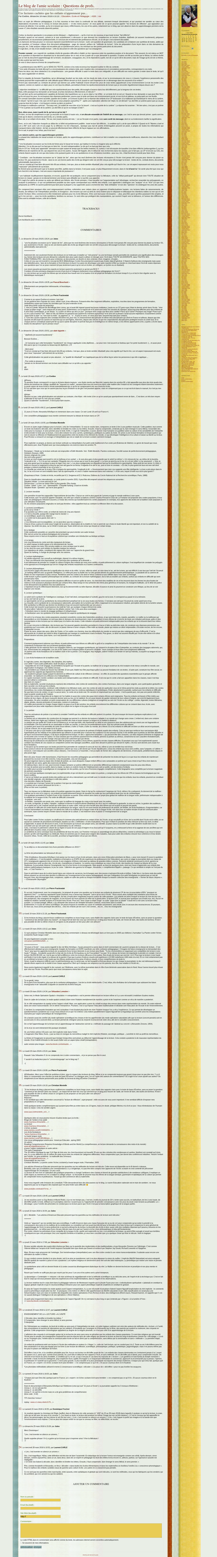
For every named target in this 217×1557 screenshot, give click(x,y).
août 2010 (184, 274)
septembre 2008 (186, 303)
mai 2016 (184, 193)
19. (20, 1242)
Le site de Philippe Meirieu (188, 351)
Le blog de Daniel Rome (188, 342)
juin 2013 (184, 233)
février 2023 (185, 97)
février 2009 (185, 296)
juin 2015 (184, 206)
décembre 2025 (186, 65)
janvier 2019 (185, 154)
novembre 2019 (186, 142)
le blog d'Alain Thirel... (187, 361)
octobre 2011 (185, 257)
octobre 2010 (185, 272)
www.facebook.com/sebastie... (58, 1044)
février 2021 (185, 124)
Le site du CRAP (186, 350)
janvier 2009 (185, 298)
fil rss (183, 377)
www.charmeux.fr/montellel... (35, 1126)
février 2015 (185, 211)
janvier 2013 (185, 238)
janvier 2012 (185, 253)
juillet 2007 (184, 320)
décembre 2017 (186, 170)
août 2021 (184, 118)
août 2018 (184, 160)
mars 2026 (184, 64)
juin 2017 (184, 176)
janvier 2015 (185, 212)
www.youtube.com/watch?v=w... (37, 1189)
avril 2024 (184, 81)
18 (196, 38)
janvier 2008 (185, 313)
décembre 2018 (186, 155)
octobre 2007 (185, 316)
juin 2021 (184, 119)
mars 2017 (184, 180)
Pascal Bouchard (60, 282)
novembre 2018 (186, 157)
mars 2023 (184, 96)
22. (20, 1409)
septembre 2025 (186, 68)
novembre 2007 (186, 315)
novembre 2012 (186, 241)
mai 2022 (184, 107)
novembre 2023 (186, 87)
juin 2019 (184, 148)
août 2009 (184, 289)
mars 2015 (184, 210)
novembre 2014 (186, 215)
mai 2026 (184, 61)
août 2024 (184, 76)
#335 (94, 16)
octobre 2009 (185, 287)
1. (20, 238)
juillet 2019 (184, 147)
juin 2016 (184, 191)
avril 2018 (184, 165)
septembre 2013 (186, 230)
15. (20, 1070)
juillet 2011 (184, 261)
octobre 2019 (185, 143)
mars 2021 (184, 123)
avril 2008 (184, 309)
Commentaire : (26, 1521)
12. (20, 976)
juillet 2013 (184, 232)
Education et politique (187, 359)
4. (20, 330)
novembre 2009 (186, 285)
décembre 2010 (186, 269)
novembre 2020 (186, 128)
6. (20, 407)
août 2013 (184, 231)
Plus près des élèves (187, 364)
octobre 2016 (185, 186)
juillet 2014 (184, 219)
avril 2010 (184, 279)
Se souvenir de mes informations (35, 1543)
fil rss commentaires (187, 379)
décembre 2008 (186, 299)
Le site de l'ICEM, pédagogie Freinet (191, 335)
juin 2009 (184, 292)
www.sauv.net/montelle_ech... (36, 1112)
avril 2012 (184, 249)
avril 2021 (184, 122)
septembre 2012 (186, 243)
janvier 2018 (185, 169)
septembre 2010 (186, 273)
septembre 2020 (186, 131)
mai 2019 (184, 149)
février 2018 (185, 168)
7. (20, 422)
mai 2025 (184, 69)
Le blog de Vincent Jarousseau (190, 340)
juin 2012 (184, 247)
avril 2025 (184, 70)
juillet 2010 (184, 275)
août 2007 (184, 319)
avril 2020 (184, 136)
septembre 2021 (186, 117)
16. (20, 1085)
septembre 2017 (186, 174)
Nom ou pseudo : (27, 1497)
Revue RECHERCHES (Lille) (189, 368)
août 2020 (184, 132)
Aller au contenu (18, 2)
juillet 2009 (184, 290)
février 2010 (185, 282)
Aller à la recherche (29, 2)
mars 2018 (184, 167)
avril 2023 (184, 95)
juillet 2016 (184, 190)
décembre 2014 (186, 214)
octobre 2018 (185, 158)
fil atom (183, 380)
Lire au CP (184, 360)
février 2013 (185, 237)
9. (20, 888)
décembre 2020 (186, 127)
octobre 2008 (185, 301)
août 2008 (184, 304)
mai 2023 (184, 94)
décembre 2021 (186, 113)
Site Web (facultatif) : (28, 1513)
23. (20, 1426)
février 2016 (185, 196)
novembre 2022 (186, 101)
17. (20, 1195)
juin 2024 (184, 79)
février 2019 (185, 153)
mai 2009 (184, 293)
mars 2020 (184, 137)
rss (99, 16)
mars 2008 (184, 310)
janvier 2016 (185, 197)
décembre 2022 (186, 100)
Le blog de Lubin (186, 336)
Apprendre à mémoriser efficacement (188, 366)
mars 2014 (184, 222)
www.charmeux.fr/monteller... (36, 1134)
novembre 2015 (186, 200)
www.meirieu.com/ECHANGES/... (37, 1130)
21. (20, 1373)
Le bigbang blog (186, 341)
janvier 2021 (185, 126)
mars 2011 (184, 266)
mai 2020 (184, 134)
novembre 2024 (186, 72)
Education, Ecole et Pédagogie (75, 16)
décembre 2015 (186, 199)
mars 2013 (184, 236)
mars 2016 (184, 195)
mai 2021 (184, 121)
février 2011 (185, 267)
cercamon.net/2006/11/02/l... (35, 941)
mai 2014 (184, 221)
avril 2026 (184, 63)
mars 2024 (184, 82)
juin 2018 (184, 163)
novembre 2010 (186, 270)
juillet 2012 (184, 246)
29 (189, 41)
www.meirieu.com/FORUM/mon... (37, 1138)
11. (20, 928)
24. (20, 1447)
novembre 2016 (186, 185)
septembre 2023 (186, 90)
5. (20, 376)
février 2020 (185, 138)
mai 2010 (184, 278)
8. (20, 842)
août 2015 (184, 204)
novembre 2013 (186, 227)
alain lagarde (58, 331)
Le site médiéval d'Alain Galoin (190, 345)
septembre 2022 (186, 103)
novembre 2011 (186, 256)
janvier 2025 (185, 71)
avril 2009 (184, 294)
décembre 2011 (186, 254)
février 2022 (185, 111)
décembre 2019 (186, 141)
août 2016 (184, 189)
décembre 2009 (186, 284)
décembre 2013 (186, 226)
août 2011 (184, 259)
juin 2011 (184, 262)
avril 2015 (184, 209)
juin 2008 (184, 306)
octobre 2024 (185, 74)
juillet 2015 (184, 205)
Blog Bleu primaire (186, 367)
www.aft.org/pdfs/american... (35, 1146)
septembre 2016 (186, 188)
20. (20, 1309)
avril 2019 (184, 150)
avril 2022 (184, 108)
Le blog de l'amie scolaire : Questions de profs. (56, 5)
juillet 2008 (184, 305)
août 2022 (184, 105)
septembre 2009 (186, 288)
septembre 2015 (186, 202)
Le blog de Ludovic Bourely (189, 349)
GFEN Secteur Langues (188, 333)
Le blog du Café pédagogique (189, 357)
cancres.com (185, 370)
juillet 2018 (184, 162)
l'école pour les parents (188, 371)
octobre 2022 (185, 102)
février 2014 (185, 223)
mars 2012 (184, 251)
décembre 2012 (186, 240)
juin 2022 (184, 106)
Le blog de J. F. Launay (188, 334)
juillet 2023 (184, 91)
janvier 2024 (185, 85)
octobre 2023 (185, 89)
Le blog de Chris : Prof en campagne (188, 338)
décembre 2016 (186, 184)
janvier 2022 (185, 112)
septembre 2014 (186, 217)
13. (20, 991)
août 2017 (184, 175)
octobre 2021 (185, 116)
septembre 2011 (186, 258)
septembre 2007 (186, 318)
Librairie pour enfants (187, 362)
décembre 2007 (186, 314)
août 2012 (184, 244)
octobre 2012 (185, 242)
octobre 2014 (185, 216)
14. (20, 1051)
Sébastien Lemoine (59, 991)
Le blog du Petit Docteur (188, 344)
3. (20, 295)
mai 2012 (184, 248)
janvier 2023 (185, 98)
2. (20, 282)
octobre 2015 (185, 201)
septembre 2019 (186, 144)
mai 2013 (184, 235)
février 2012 (185, 252)
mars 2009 (184, 295)
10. (20, 913)
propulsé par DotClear (90, 1555)
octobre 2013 (185, 228)
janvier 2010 (185, 283)
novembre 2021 (186, 115)
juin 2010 (184, 277)
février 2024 (185, 84)
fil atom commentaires (187, 381)
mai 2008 (184, 308)
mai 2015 (184, 207)
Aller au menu (24, 2)
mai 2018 (184, 164)
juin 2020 (184, 133)
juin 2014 (184, 220)
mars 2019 (184, 152)
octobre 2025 (185, 66)
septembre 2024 (186, 75)
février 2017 (185, 181)
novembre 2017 (186, 171)
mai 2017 (184, 178)
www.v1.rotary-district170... (41, 1402)
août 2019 (184, 145)
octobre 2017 (185, 173)
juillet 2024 (184, 77)
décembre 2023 (186, 86)
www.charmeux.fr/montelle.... (35, 1122)
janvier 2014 (185, 225)
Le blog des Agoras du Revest (189, 329)
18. (20, 1210)
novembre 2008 (186, 300)
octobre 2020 (185, 129)
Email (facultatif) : (27, 1505)
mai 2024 (184, 80)
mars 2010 (184, 280)
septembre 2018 (186, 159)
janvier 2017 (185, 183)
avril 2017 (184, 179)
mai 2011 (184, 263)
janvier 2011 (185, 268)
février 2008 (185, 311)
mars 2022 (184, 110)
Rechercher (186, 46)
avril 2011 (184, 264)
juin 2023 (184, 92)
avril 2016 (184, 194)
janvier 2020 (185, 139)
